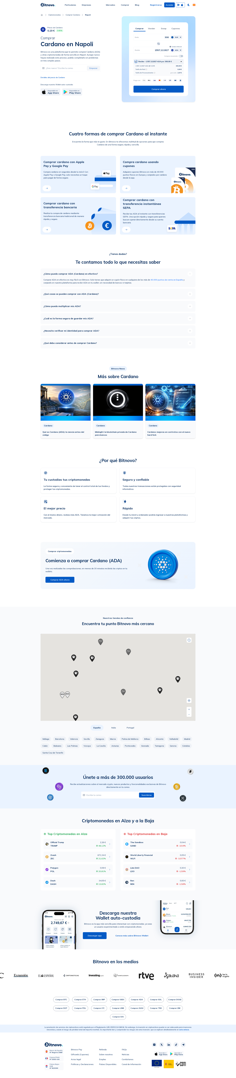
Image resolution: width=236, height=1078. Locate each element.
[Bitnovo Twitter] (161, 1044)
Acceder (169, 5)
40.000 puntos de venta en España (167, 280)
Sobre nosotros (106, 1054)
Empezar (93, 68)
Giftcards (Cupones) (80, 1054)
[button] (194, 5)
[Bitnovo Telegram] (183, 1044)
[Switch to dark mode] (189, 5)
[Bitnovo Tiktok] (176, 1044)
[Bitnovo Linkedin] (168, 1044)
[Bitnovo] (48, 5)
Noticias (125, 1054)
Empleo (102, 1059)
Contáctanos (127, 1059)
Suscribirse (146, 795)
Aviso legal (76, 1059)
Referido (103, 1049)
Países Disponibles (107, 1064)
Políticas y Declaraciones (82, 1064)
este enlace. (184, 1030)
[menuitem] (70, 4)
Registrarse (156, 5)
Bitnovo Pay (76, 1049)
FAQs (124, 1049)
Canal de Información (131, 1064)
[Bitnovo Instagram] (154, 1044)
